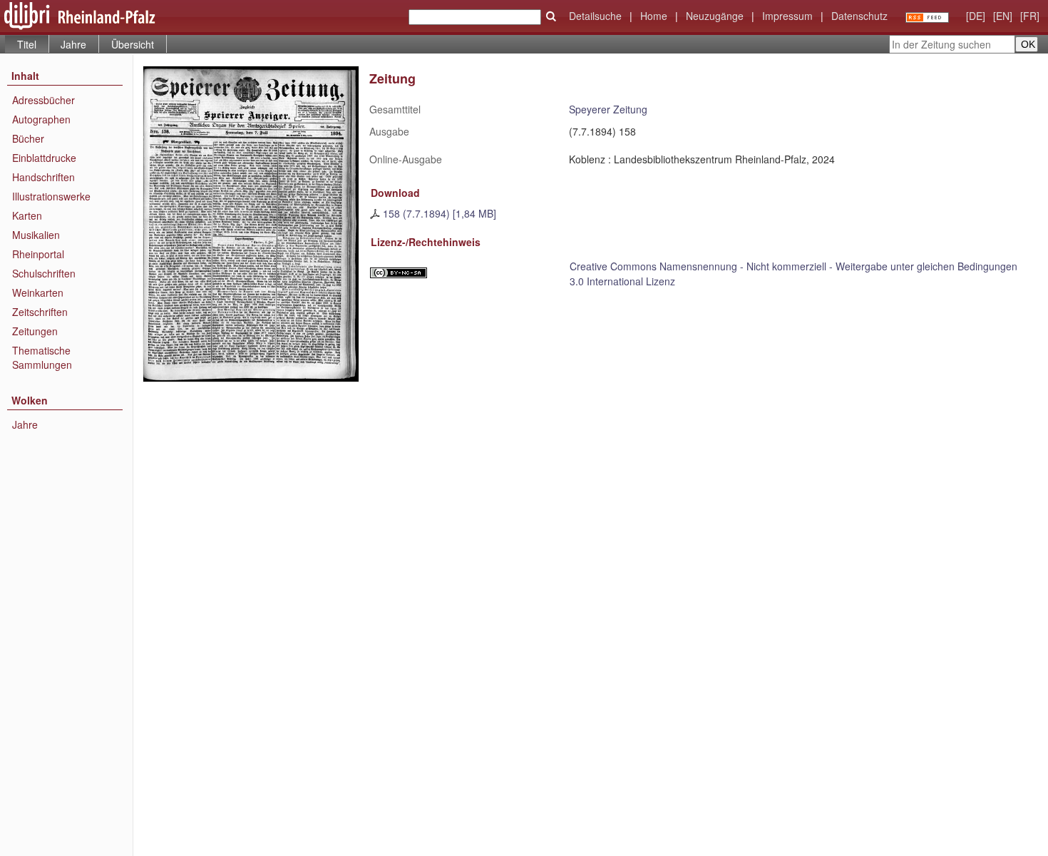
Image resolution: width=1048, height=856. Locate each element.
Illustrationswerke (51, 196)
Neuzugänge (715, 16)
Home (653, 16)
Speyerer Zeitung (608, 109)
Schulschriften (44, 273)
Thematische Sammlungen (42, 357)
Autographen (41, 119)
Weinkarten (37, 292)
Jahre (73, 44)
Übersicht (132, 44)
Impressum (787, 16)
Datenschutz (859, 16)
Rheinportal (38, 254)
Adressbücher (43, 100)
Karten (27, 215)
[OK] (551, 16)
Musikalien (36, 235)
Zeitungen (35, 331)
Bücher (28, 138)
